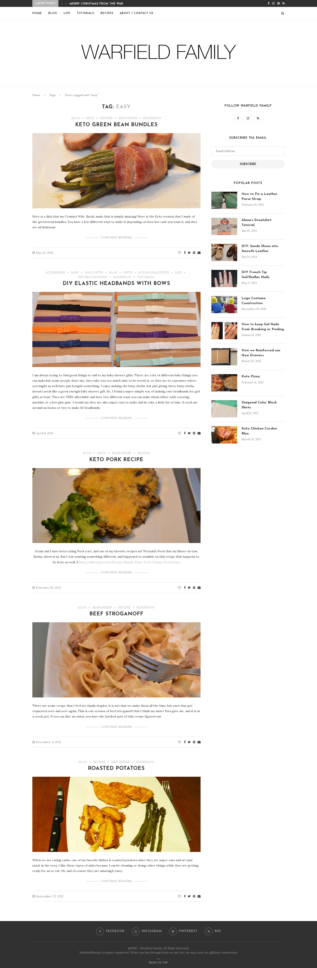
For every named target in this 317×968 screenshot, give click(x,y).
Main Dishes (122, 453)
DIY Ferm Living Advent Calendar (98, 4)
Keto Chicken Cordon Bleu (259, 431)
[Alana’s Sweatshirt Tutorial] (224, 226)
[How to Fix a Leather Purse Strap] (224, 200)
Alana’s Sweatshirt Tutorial (256, 222)
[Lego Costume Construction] (224, 304)
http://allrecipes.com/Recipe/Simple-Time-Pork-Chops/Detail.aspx (129, 562)
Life (67, 13)
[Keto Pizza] (224, 382)
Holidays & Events (153, 272)
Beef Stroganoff (116, 614)
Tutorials (85, 13)
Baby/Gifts (94, 272)
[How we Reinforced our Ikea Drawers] (224, 356)
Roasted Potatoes (116, 768)
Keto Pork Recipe (116, 459)
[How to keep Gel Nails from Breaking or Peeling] (224, 330)
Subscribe (248, 164)
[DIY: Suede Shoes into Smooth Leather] (224, 252)
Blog (52, 13)
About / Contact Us (136, 13)
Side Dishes (128, 118)
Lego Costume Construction (254, 301)
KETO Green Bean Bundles (116, 125)
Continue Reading (116, 238)
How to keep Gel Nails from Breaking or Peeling (263, 327)
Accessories (55, 272)
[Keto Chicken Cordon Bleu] (224, 435)
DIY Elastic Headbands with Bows (116, 283)
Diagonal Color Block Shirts (259, 405)
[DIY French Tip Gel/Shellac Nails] (224, 278)
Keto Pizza (251, 376)
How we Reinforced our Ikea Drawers (261, 353)
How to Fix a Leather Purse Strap (259, 196)
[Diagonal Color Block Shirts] (224, 408)
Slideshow (152, 118)
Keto (90, 118)
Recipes (106, 13)
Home (37, 13)
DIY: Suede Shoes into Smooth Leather (260, 248)
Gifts (127, 272)
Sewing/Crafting (92, 277)
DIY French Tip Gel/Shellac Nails (255, 275)
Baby (75, 272)
